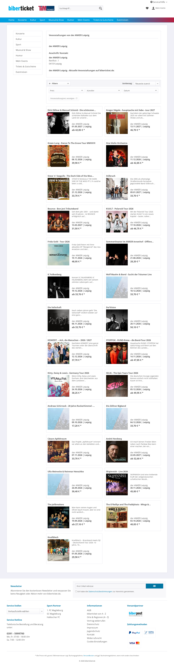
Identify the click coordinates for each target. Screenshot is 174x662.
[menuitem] (80, 9)
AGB (89, 610)
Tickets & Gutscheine (26, 66)
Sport (18, 44)
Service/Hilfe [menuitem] (158, 2)
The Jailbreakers (56, 504)
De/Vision (111, 307)
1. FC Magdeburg (55, 610)
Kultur (19, 39)
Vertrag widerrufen (96, 620)
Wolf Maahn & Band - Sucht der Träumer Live (129, 274)
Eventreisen (21, 72)
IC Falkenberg (54, 274)
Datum (127, 90)
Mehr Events (22, 61)
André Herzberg (114, 438)
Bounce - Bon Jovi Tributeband (63, 208)
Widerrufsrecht (94, 638)
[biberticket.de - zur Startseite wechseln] (31, 11)
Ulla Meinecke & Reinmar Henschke (66, 471)
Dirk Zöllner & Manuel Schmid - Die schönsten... (72, 110)
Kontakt (91, 634)
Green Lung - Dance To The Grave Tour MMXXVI (71, 143)
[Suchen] (100, 8)
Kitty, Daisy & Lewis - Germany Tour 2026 (68, 373)
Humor (19, 55)
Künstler (90, 90)
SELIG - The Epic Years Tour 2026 (122, 373)
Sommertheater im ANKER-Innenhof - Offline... (130, 241)
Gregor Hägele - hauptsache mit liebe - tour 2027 (130, 110)
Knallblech (53, 537)
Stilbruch (110, 176)
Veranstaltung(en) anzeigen (62, 98)
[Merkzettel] (147, 8)
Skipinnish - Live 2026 (117, 471)
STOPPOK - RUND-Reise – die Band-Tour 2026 (128, 340)
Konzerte (20, 33)
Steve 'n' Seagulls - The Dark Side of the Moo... (71, 176)
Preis (52, 90)
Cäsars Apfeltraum (57, 438)
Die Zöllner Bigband (116, 406)
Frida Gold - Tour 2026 (59, 241)
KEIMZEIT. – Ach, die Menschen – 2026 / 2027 (70, 340)
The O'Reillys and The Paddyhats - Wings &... (128, 504)
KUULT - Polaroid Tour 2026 (119, 208)
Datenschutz (93, 624)
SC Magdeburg (54, 613)
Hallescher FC (53, 617)
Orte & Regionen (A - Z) (98, 617)
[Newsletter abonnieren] (154, 586)
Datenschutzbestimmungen (100, 591)
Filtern (54, 83)
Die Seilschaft (54, 307)
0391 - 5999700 (15, 633)
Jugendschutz (93, 631)
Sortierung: (127, 83)
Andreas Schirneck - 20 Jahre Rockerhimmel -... (71, 406)
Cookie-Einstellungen (97, 641)
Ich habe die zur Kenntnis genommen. (105, 591)
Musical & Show (23, 50)
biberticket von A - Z (96, 613)
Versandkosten (88, 655)
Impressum (92, 627)
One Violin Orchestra (116, 143)
